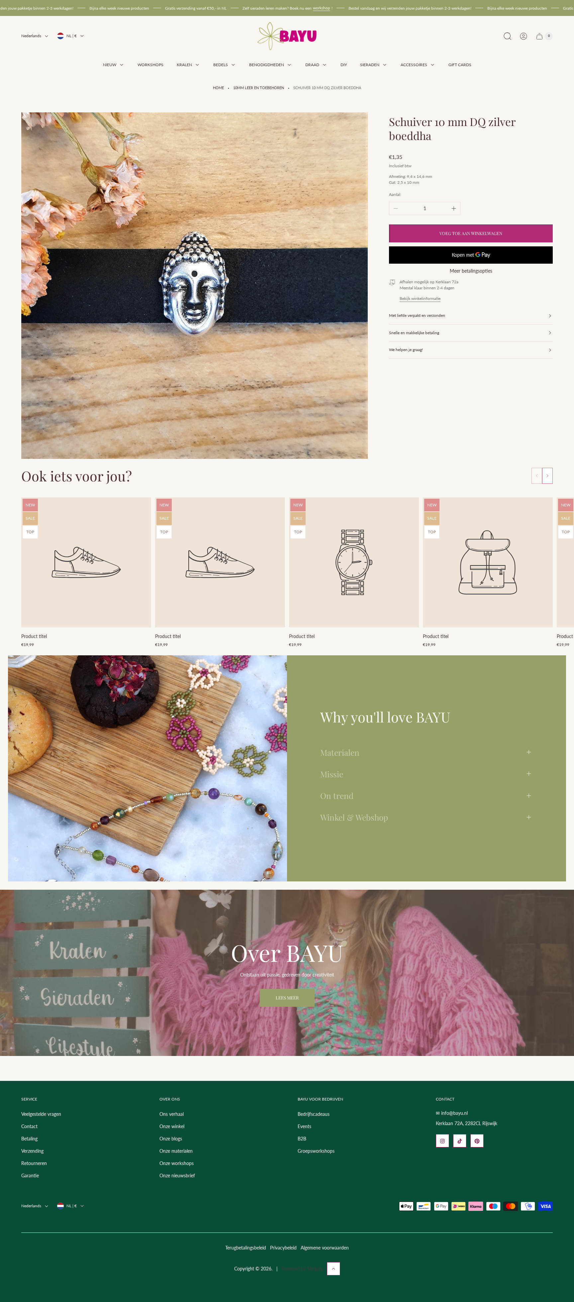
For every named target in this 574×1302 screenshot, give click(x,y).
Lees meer (287, 997)
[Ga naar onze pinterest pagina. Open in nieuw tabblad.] (477, 1141)
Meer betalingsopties (471, 271)
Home (218, 88)
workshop (256, 7)
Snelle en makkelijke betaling (414, 332)
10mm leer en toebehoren (258, 88)
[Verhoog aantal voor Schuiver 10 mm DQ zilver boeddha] (453, 208)
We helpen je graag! (406, 349)
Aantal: (395, 194)
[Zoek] (507, 36)
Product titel (34, 636)
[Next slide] (547, 476)
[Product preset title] (86, 562)
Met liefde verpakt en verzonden (417, 315)
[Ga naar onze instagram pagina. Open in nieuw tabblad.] (442, 1141)
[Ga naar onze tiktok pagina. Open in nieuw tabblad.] (459, 1141)
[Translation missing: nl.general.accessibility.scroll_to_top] (333, 1268)
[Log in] (523, 36)
